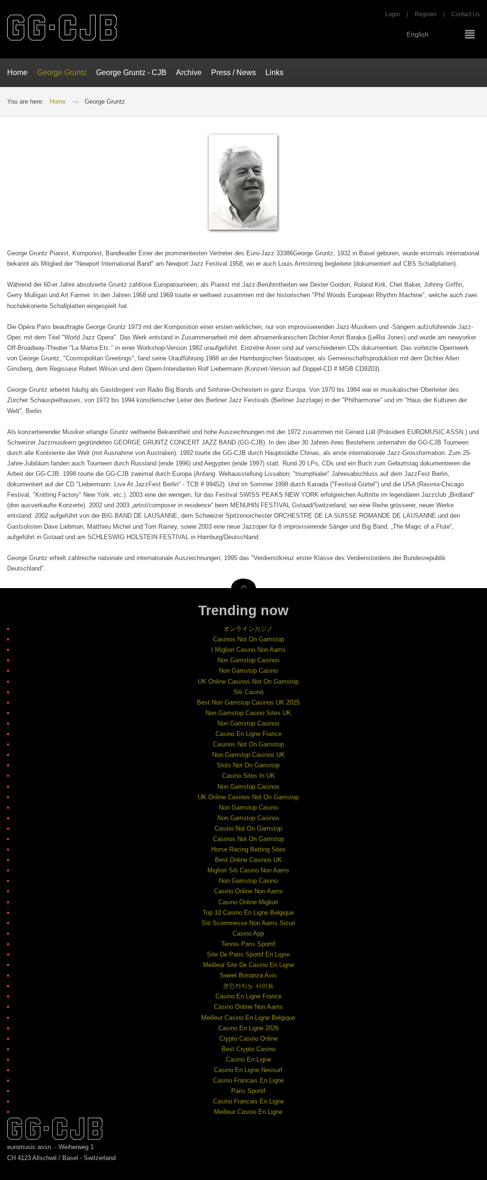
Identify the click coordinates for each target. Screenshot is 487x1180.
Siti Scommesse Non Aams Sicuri (248, 923)
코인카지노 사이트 (248, 985)
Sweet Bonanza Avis (248, 975)
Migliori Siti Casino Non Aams (248, 870)
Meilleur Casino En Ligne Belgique (248, 1017)
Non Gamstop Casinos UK (248, 754)
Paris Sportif (248, 1090)
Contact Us (465, 14)
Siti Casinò (248, 692)
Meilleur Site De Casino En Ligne (248, 964)
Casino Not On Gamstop (248, 828)
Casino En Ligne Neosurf (248, 1070)
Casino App (248, 933)
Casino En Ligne (248, 1059)
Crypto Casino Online (248, 1038)
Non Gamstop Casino (248, 670)
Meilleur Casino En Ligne (248, 1111)
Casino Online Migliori (248, 902)
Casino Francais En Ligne (248, 1080)
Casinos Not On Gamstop (248, 639)
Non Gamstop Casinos (248, 660)
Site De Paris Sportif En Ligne (248, 954)
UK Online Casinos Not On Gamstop (248, 681)
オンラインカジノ (248, 628)
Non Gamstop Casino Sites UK (248, 712)
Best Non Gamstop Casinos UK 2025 (248, 702)
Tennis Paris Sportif (248, 944)
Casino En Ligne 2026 (248, 1028)
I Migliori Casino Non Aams (248, 649)
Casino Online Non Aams (248, 891)
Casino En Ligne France (248, 733)
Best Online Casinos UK (248, 859)
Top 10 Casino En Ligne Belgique (248, 912)
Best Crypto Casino (248, 1049)
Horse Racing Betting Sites (248, 849)
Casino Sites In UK (248, 775)
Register (426, 14)
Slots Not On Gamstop (248, 765)
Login (392, 14)
